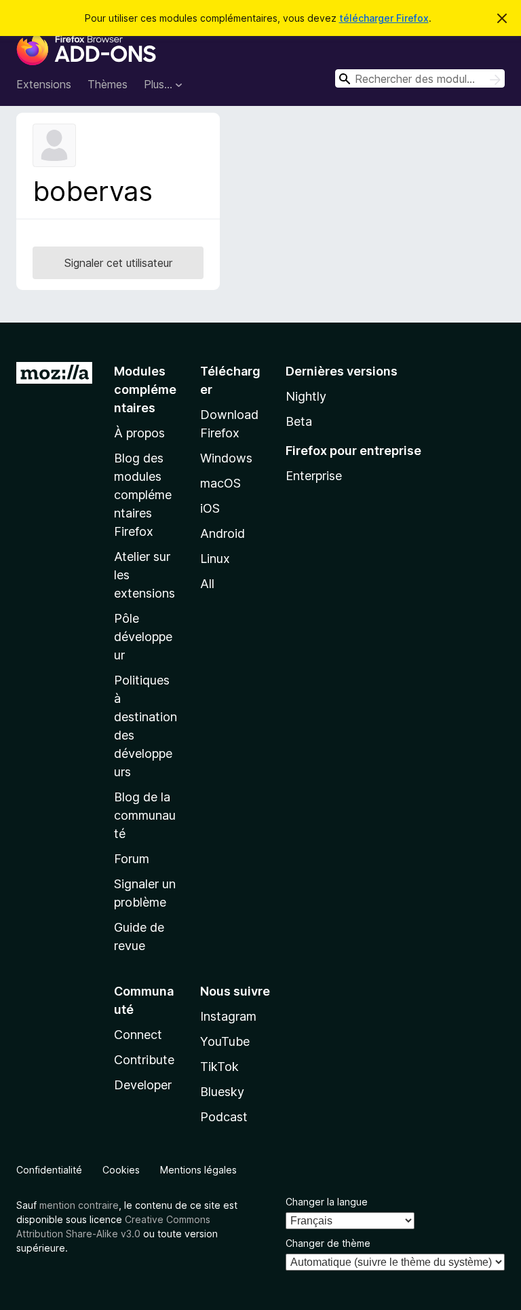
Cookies (121, 1170)
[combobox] (420, 78)
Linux (215, 558)
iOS (210, 508)
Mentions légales (198, 1170)
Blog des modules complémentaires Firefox (143, 495)
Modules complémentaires (145, 389)
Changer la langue (327, 1201)
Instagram (228, 1016)
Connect (138, 1034)
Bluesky (222, 1092)
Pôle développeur (143, 636)
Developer (143, 1085)
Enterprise (314, 476)
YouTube (225, 1041)
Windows (226, 458)
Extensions (43, 84)
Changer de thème (328, 1243)
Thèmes (108, 84)
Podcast (224, 1117)
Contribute (144, 1060)
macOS (220, 483)
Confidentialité (49, 1170)
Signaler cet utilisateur (118, 263)
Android (222, 533)
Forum (131, 859)
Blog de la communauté (145, 815)
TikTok (219, 1066)
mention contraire (79, 1205)
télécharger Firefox (384, 18)
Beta (299, 421)
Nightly (306, 396)
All (207, 584)
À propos (139, 433)
